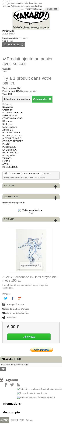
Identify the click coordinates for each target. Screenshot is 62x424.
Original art (7, 110)
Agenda (10, 380)
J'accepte (52, 8)
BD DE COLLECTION (12, 135)
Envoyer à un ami (15, 304)
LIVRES (6, 161)
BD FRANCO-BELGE (12, 112)
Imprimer (11, 317)
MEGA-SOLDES (10, 167)
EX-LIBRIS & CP (10, 150)
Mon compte (11, 412)
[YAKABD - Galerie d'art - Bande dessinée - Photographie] (31, 19)
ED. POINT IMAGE (11, 132)
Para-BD (6, 144)
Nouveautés (7, 107)
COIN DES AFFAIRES (12, 141)
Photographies (9, 155)
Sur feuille (7, 124)
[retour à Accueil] (6, 174)
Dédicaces (7, 121)
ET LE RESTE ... (10, 152)
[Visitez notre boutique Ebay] (31, 211)
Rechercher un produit (13, 203)
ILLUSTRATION (9, 115)
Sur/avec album (9, 127)
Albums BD (7, 130)
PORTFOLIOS (9, 147)
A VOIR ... (7, 164)
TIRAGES (7, 158)
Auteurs (9, 185)
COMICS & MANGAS (12, 118)
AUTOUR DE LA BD (11, 138)
